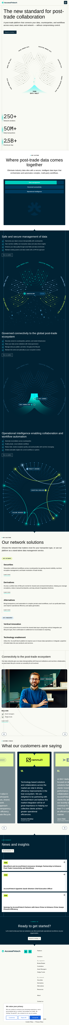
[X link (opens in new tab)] (30, 951)
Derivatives (40, 983)
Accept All (35, 1017)
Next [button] (64, 734)
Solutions (39, 956)
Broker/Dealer (41, 963)
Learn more (7, 574)
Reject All (23, 1017)
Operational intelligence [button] (34, 191)
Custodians (40, 966)
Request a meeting (9, 32)
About (39, 995)
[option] (34, 697)
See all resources (7, 850)
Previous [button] (4, 734)
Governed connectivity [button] (34, 187)
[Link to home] (9, 2)
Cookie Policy (29, 1022)
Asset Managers (41, 969)
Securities (40, 980)
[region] (23, 1012)
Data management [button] (34, 182)
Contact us (40, 1001)
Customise (12, 1017)
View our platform (7, 255)
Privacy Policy (39, 1022)
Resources (40, 989)
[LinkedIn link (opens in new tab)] (25, 951)
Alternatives (40, 986)
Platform (39, 950)
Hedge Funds (41, 972)
